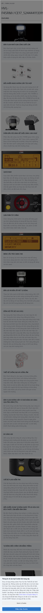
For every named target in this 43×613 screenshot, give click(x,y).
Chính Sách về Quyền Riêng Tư (28, 594)
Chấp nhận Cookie (21, 609)
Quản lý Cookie (21, 603)
